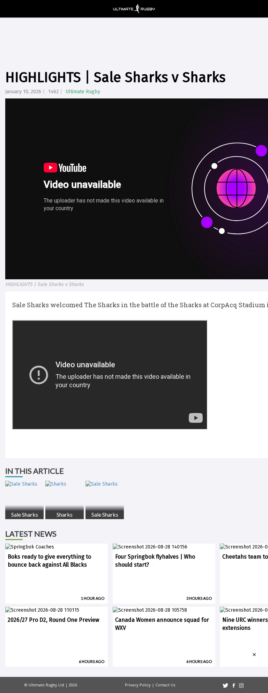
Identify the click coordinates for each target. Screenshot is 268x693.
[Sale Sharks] (24, 484)
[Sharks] (64, 484)
